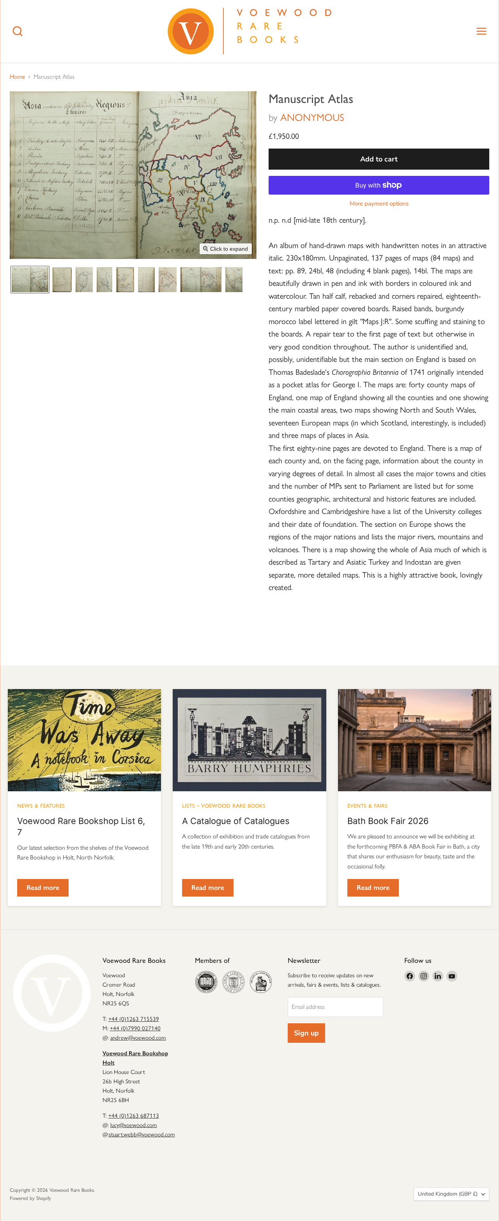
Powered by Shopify (30, 1198)
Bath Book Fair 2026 (388, 821)
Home (17, 76)
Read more (43, 887)
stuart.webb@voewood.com (142, 1134)
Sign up (306, 1033)
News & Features (41, 805)
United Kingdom (448, 1194)
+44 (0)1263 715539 (133, 1019)
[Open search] (17, 31)
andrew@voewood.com (138, 1037)
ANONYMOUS (312, 117)
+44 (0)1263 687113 (133, 1115)
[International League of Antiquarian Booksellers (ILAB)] (233, 982)
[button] (30, 279)
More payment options (379, 203)
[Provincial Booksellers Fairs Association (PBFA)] (261, 982)
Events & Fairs (367, 805)
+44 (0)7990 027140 (135, 1028)
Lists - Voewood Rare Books (223, 805)
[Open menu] (481, 31)
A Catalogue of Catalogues (236, 821)
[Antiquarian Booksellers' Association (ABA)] (206, 982)
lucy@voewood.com (133, 1125)
